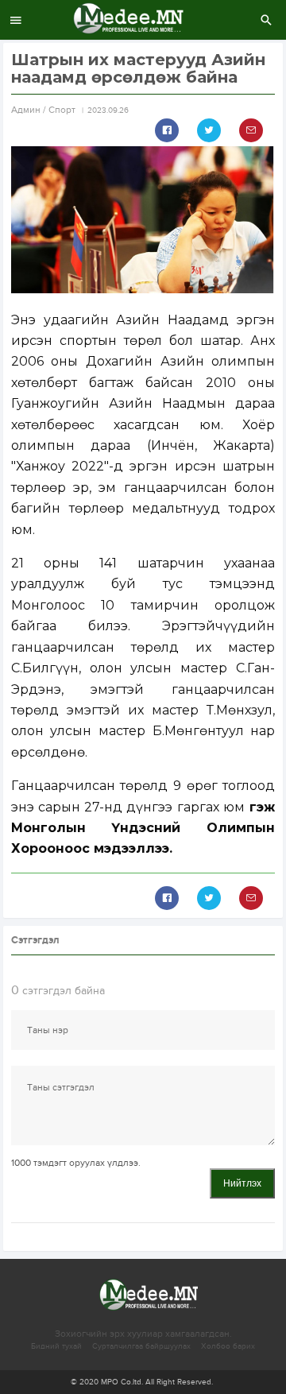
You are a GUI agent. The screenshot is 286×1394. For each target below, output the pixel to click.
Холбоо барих (228, 1346)
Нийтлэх (242, 1183)
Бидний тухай (56, 1346)
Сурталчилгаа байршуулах (141, 1346)
